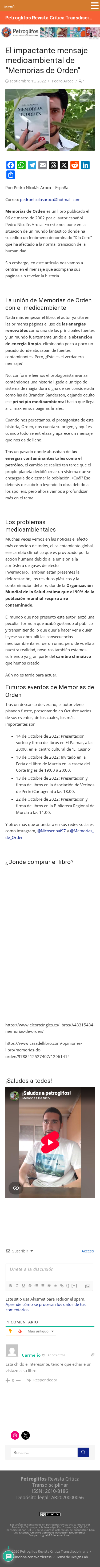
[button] (95, 6)
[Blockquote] (49, 1285)
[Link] (61, 1285)
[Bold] (10, 1285)
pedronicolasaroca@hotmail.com (50, 199)
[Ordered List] (36, 1285)
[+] (74, 1286)
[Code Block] (55, 1285)
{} (68, 1286)
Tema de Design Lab (72, 1557)
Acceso (87, 1250)
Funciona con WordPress (31, 1557)
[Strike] (29, 1285)
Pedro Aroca (63, 80)
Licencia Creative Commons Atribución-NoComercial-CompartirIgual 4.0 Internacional (52, 1534)
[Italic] (17, 1285)
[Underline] (23, 1285)
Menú (9, 6)
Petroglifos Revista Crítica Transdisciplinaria (50, 17)
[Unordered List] (42, 1285)
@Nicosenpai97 (51, 830)
